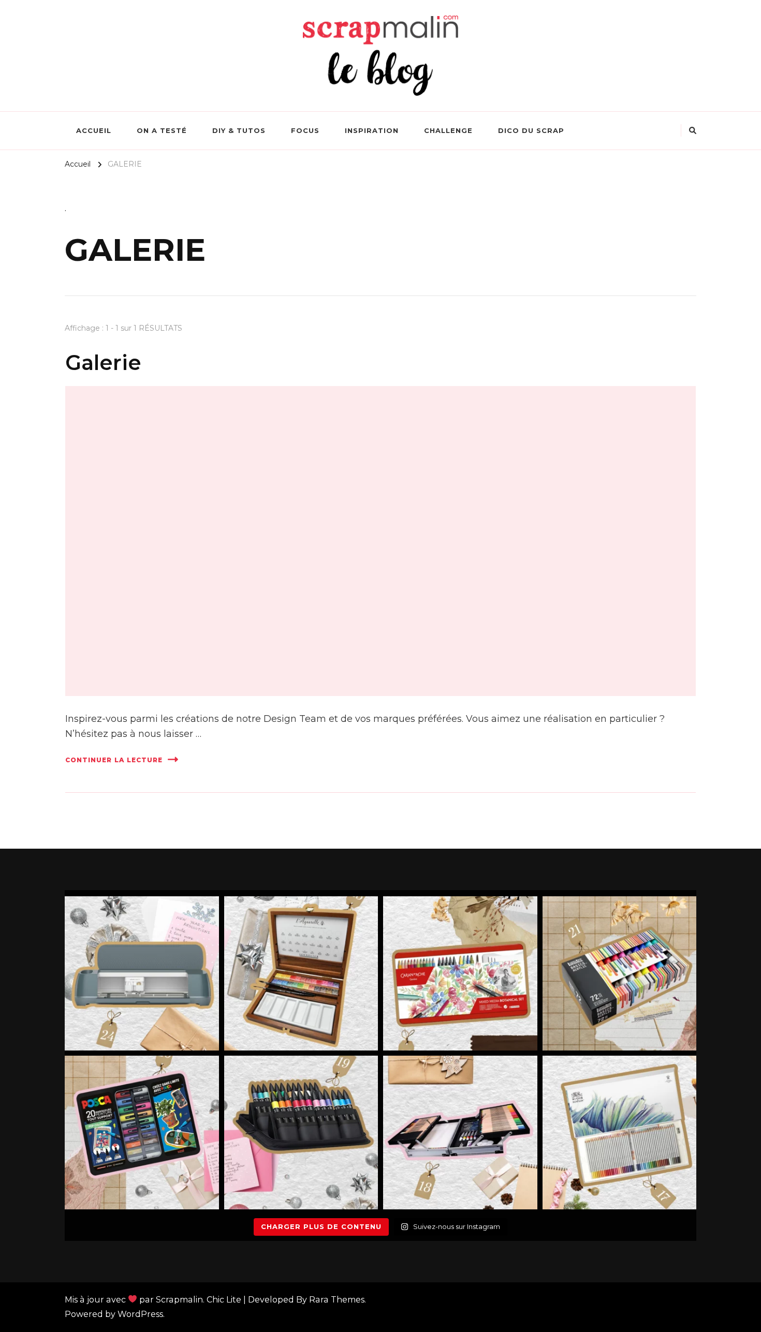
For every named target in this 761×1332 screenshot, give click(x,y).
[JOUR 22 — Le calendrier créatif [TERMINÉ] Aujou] (460, 973)
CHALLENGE (448, 130)
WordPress (140, 1314)
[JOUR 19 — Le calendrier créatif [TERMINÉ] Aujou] (301, 1133)
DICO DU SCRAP (531, 130)
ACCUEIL (93, 130)
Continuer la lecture (114, 760)
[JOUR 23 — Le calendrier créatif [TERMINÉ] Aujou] (301, 973)
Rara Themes (336, 1300)
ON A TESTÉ (162, 130)
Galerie (103, 362)
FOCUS (305, 130)
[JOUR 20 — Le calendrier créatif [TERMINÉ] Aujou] (142, 1133)
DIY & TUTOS (239, 130)
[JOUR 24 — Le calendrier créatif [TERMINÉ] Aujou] (142, 973)
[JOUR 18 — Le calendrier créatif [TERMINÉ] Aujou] (460, 1133)
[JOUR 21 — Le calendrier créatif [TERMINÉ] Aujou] (620, 973)
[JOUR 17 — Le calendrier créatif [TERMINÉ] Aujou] (620, 1133)
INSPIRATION (372, 130)
